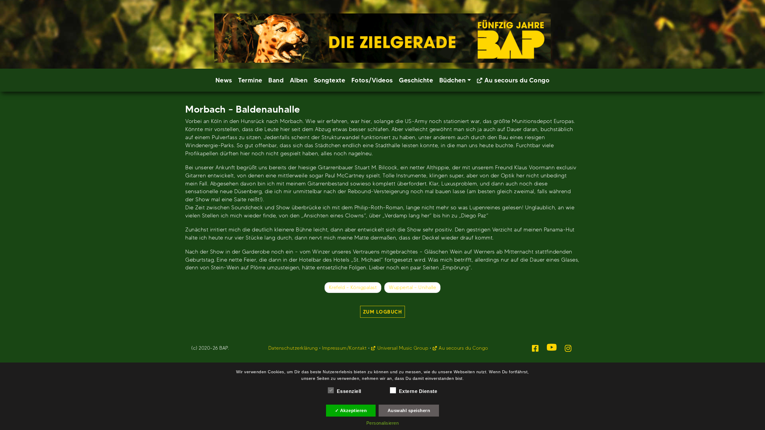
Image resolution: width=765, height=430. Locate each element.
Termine (250, 80)
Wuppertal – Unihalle (412, 287)
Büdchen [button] (452, 80)
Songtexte (329, 80)
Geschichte (416, 80)
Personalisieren (382, 423)
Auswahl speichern (409, 410)
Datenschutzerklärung (293, 348)
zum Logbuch (382, 312)
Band (276, 80)
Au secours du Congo (517, 80)
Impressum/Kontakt (344, 348)
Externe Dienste (418, 391)
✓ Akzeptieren (351, 410)
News (223, 80)
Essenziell (349, 391)
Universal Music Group (402, 348)
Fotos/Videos (372, 80)
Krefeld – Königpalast (353, 287)
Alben (299, 80)
